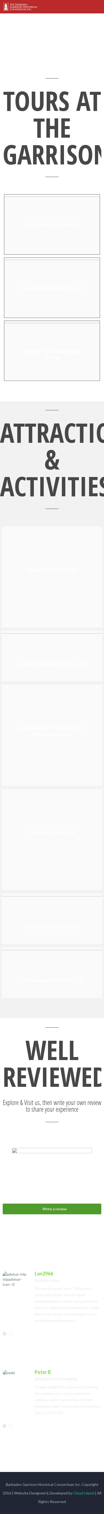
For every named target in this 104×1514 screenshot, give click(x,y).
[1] (4, 1334)
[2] (11, 1334)
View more (52, 224)
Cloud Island (83, 1493)
